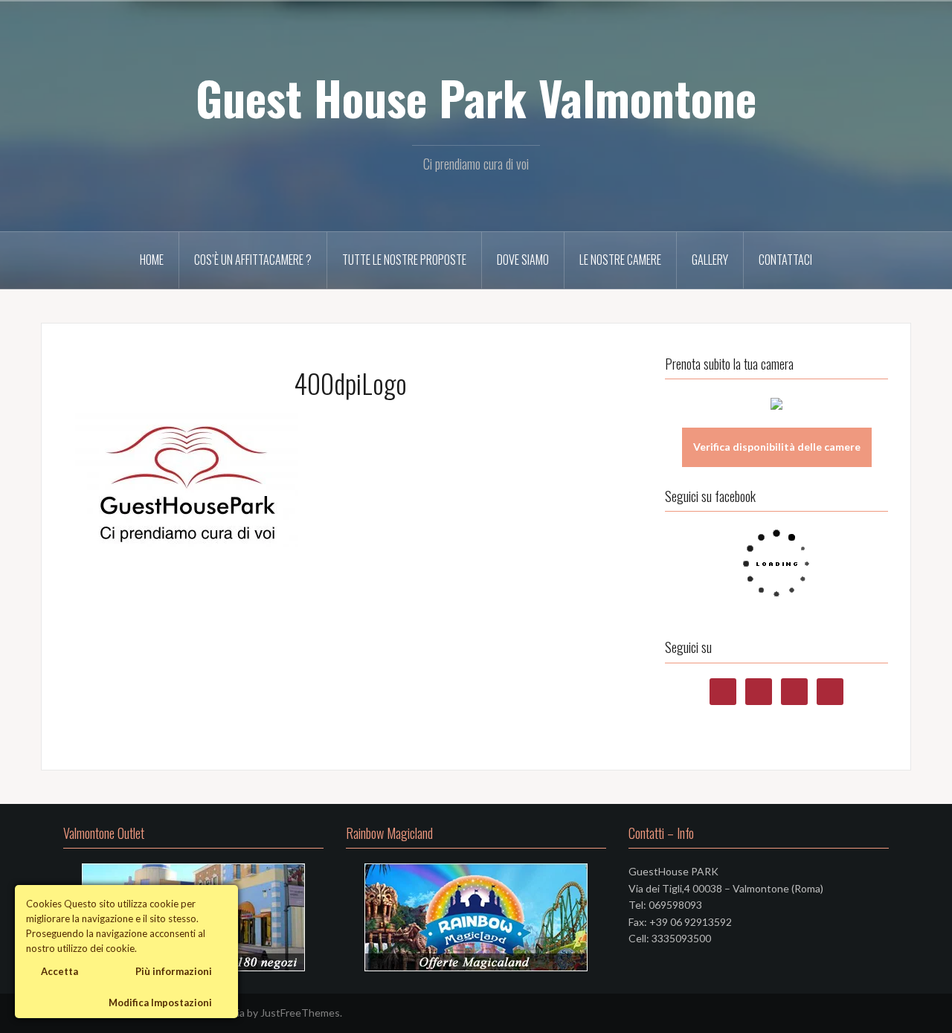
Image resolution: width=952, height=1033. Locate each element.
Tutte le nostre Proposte (404, 259)
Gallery (710, 259)
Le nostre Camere (620, 259)
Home (152, 259)
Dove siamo (523, 259)
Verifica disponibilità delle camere (777, 446)
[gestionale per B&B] (776, 402)
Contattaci (785, 259)
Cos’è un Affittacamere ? (253, 259)
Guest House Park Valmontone (476, 97)
